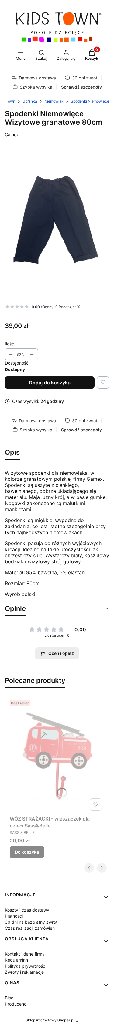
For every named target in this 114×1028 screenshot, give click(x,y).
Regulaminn (16, 959)
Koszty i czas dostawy (27, 909)
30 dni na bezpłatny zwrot (31, 922)
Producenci (16, 1003)
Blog (9, 997)
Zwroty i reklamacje (24, 972)
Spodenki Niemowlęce (90, 101)
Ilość (9, 343)
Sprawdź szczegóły (81, 86)
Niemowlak (54, 101)
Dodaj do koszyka (50, 382)
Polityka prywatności (25, 966)
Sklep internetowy (50, 1020)
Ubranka (29, 101)
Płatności (14, 915)
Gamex (12, 134)
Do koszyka (27, 851)
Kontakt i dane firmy (25, 953)
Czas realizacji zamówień (30, 928)
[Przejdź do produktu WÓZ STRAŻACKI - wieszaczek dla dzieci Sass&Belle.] (57, 755)
